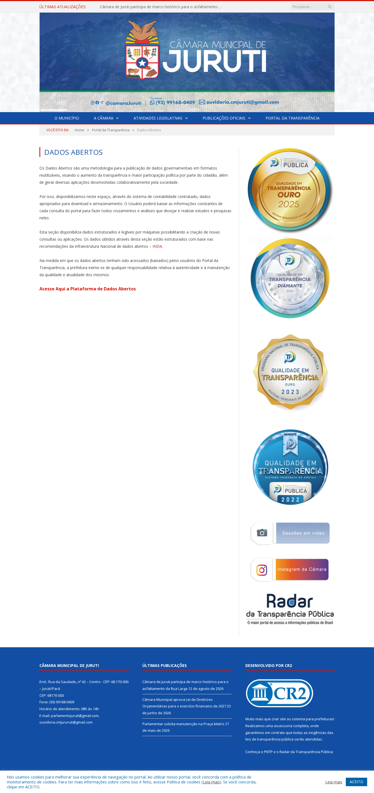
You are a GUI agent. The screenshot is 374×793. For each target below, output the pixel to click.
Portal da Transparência (293, 118)
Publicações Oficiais (224, 118)
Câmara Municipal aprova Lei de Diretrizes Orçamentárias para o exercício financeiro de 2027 (163, 6)
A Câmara (103, 118)
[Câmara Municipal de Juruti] (187, 61)
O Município (66, 118)
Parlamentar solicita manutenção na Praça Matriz (183, 723)
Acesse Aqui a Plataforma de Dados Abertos (87, 289)
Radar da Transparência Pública (306, 751)
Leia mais (211, 782)
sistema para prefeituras (312, 718)
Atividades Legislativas (158, 118)
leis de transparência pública (269, 739)
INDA (157, 246)
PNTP (268, 751)
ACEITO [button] (356, 781)
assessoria (283, 725)
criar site (279, 718)
